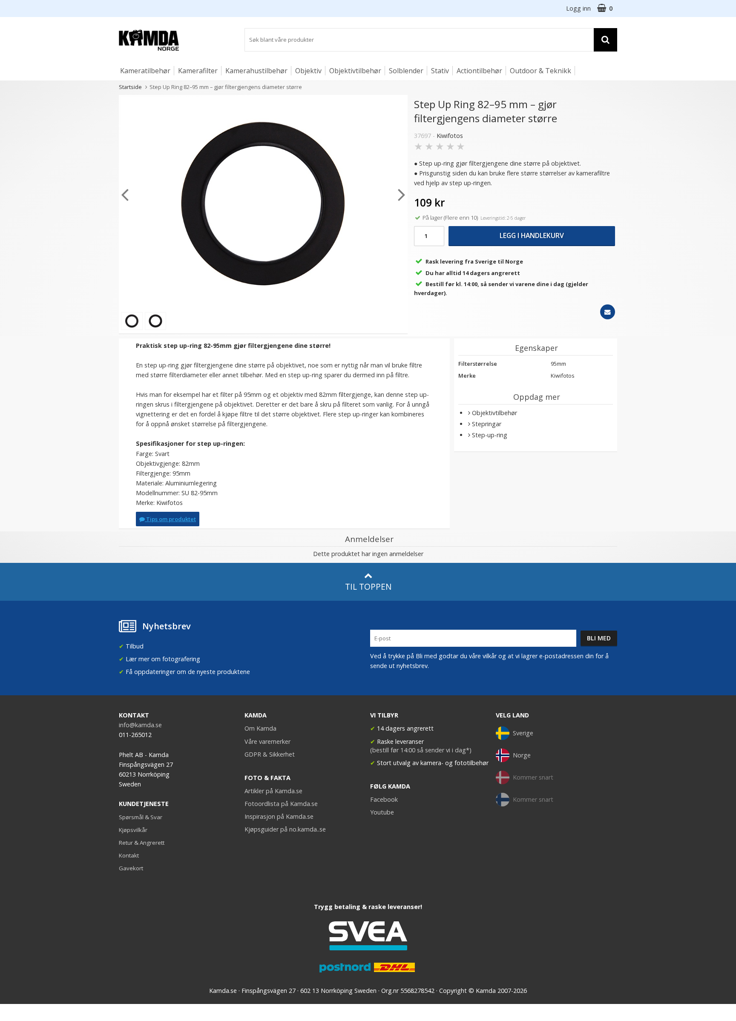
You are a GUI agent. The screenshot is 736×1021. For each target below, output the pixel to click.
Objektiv (308, 70)
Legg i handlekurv (532, 235)
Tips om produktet (170, 519)
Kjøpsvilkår (133, 830)
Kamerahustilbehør (256, 70)
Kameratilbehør (145, 70)
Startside (130, 87)
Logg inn (578, 8)
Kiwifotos (450, 136)
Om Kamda (260, 728)
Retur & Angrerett (141, 842)
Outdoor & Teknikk (540, 70)
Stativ (440, 70)
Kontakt (129, 855)
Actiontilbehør (479, 70)
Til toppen (368, 586)
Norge (522, 755)
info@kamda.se (140, 725)
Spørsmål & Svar (140, 817)
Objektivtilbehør (355, 70)
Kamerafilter (198, 70)
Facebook (384, 799)
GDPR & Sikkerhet (269, 754)
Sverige (523, 733)
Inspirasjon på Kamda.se (278, 816)
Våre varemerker (267, 741)
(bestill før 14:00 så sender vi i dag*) (421, 750)
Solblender (406, 70)
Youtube (382, 812)
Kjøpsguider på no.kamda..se (285, 829)
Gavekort (131, 868)
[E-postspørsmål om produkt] (607, 311)
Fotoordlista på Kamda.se (281, 804)
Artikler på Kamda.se (273, 791)
